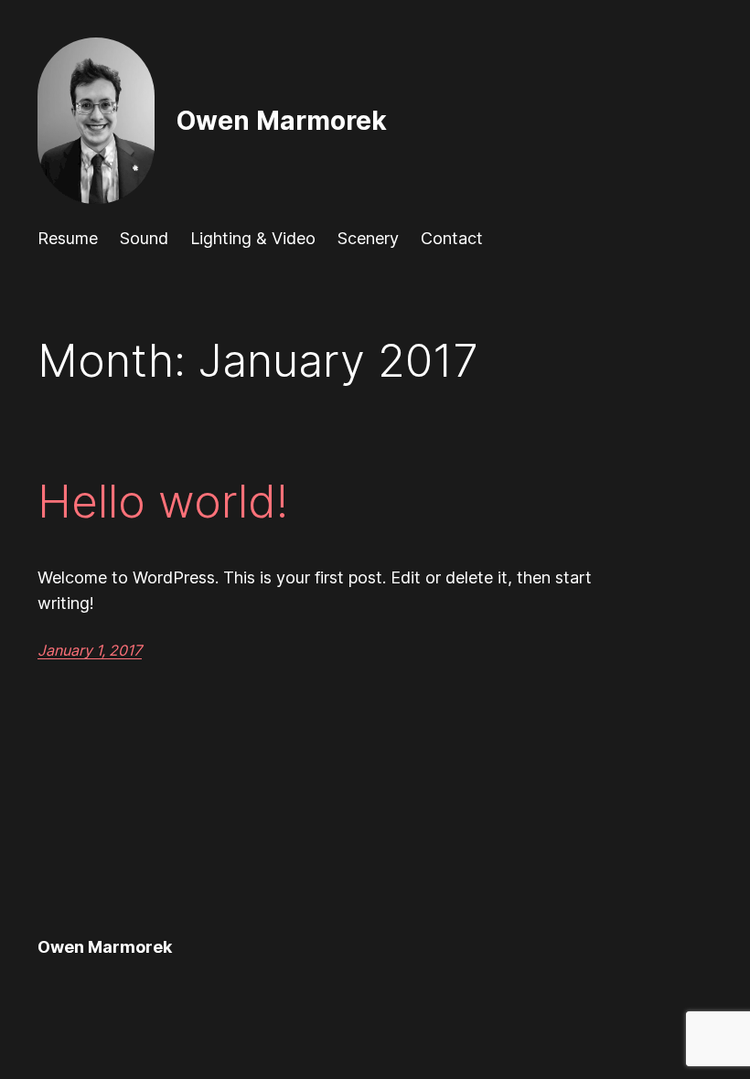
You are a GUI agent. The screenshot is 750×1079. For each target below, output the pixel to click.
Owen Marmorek (282, 120)
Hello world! (163, 501)
